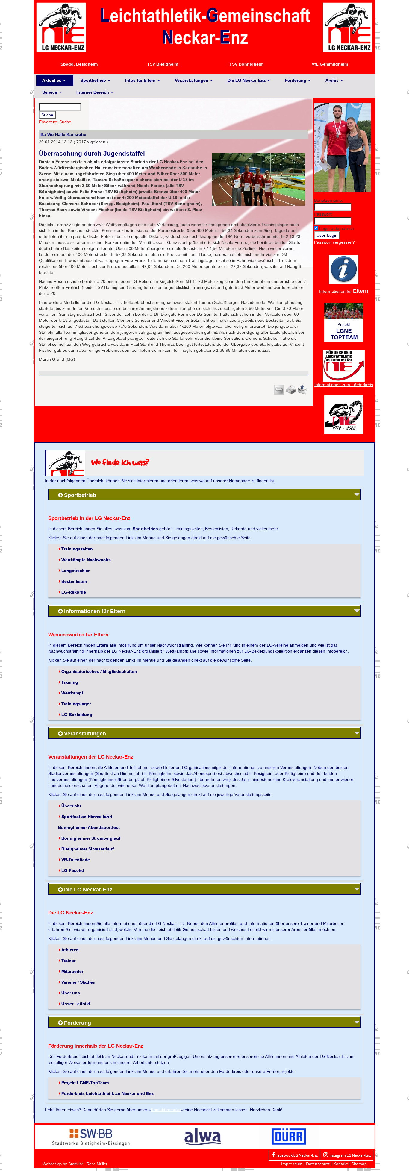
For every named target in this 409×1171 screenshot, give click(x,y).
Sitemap (359, 1163)
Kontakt (340, 1163)
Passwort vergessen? (334, 242)
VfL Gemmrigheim (330, 64)
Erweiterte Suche (55, 121)
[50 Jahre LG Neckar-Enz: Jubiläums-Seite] (343, 414)
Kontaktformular (166, 1109)
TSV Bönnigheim (246, 64)
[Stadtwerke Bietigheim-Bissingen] (91, 1136)
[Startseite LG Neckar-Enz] (204, 27)
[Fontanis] (203, 1136)
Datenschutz (318, 1163)
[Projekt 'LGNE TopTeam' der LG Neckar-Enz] (343, 321)
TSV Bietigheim (162, 64)
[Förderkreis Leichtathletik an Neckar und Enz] (344, 365)
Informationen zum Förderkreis (343, 384)
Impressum (291, 1163)
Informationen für (343, 291)
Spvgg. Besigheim (79, 64)
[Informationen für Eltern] (343, 269)
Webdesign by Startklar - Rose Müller (75, 1164)
